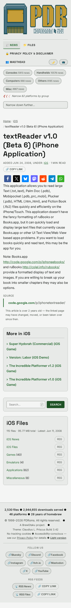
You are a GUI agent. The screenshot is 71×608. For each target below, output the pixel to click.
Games (11, 454)
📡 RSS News (23, 586)
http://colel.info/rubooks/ (41, 267)
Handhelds (50, 72)
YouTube (42, 571)
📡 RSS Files (23, 594)
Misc (15, 89)
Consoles (18, 72)
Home (7, 121)
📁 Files (29, 45)
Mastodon (56, 562)
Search (55, 404)
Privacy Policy (25, 537)
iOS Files (12, 447)
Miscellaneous (16, 478)
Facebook (55, 554)
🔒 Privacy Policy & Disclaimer (29, 53)
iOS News (13, 439)
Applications (14, 470)
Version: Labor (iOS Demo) (29, 357)
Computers (18, 80)
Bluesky (14, 554)
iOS (15, 121)
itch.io (35, 562)
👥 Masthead (15, 62)
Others (48, 80)
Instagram (15, 562)
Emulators (13, 462)
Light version (58, 537)
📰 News (12, 45)
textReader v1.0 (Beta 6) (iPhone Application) (31, 145)
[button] (7, 178)
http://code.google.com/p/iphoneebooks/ (34, 262)
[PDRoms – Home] (35, 19)
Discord (34, 554)
